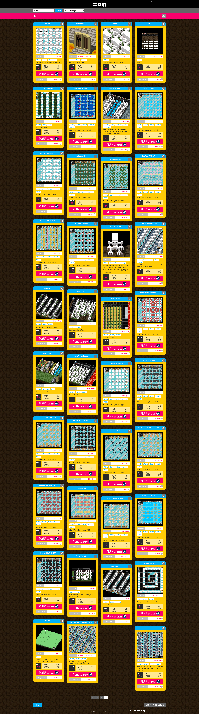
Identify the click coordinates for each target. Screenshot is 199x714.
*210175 (158, 418)
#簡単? (72, 127)
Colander (58, 56)
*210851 (56, 344)
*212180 (90, 147)
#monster (119, 124)
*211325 (158, 283)
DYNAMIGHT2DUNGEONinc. (87, 56)
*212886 (90, 79)
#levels (145, 599)
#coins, (106, 602)
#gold (139, 260)
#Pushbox (107, 127)
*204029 (158, 618)
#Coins (140, 664)
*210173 (124, 421)
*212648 (124, 79)
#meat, (112, 602)
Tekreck (58, 121)
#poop (123, 263)
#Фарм (83, 60)
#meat (140, 262)
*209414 (158, 554)
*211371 (56, 279)
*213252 (56, 79)
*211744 (56, 211)
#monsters (45, 389)
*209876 (56, 544)
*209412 (124, 557)
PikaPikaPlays (158, 596)
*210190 (90, 411)
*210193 (56, 408)
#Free (84, 658)
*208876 (90, 613)
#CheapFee (52, 60)
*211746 (158, 147)
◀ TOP (37, 705)
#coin (151, 260)
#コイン (91, 124)
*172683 (158, 687)
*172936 (90, 679)
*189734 (124, 621)
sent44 (92, 588)
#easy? (84, 124)
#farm (139, 60)
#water (118, 334)
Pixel (161, 256)
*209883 (124, 489)
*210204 (124, 354)
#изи (71, 60)
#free (44, 124)
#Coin (72, 124)
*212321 (56, 144)
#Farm (38, 60)
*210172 (56, 476)
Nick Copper (91, 324)
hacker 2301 (125, 259)
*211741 (90, 214)
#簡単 (139, 127)
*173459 (56, 678)
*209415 (90, 547)
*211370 (90, 282)
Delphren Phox (56, 321)
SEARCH (58, 10)
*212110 (124, 150)
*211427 (124, 217)
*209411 (56, 611)
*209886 (90, 479)
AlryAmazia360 (158, 660)
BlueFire (126, 121)
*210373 (90, 346)
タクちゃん (91, 121)
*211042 (124, 289)
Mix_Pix (58, 653)
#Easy (152, 124)
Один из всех (158, 56)
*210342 (158, 351)
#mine (145, 260)
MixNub (126, 56)
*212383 (158, 79)
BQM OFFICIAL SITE (154, 705)
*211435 (158, 214)
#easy (44, 60)
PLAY (46, 74)
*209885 (158, 486)
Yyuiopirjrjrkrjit (124, 331)
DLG (127, 599)
